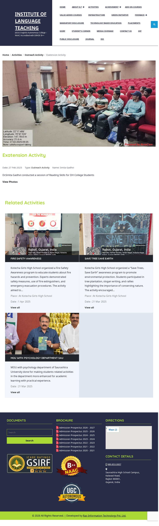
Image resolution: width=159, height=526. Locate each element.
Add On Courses (133, 7)
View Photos (10, 182)
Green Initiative (119, 15)
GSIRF (62, 31)
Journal (90, 39)
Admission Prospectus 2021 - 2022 (77, 446)
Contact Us (126, 31)
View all (15, 307)
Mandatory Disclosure (72, 23)
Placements (134, 23)
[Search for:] (29, 432)
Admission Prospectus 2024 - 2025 (77, 435)
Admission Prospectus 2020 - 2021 (77, 450)
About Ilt (77, 7)
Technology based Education (105, 23)
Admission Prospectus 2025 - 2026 (77, 431)
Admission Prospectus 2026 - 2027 (77, 427)
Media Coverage (105, 31)
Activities (93, 7)
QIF (140, 31)
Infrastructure (96, 15)
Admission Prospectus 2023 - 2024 (77, 439)
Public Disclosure (69, 39)
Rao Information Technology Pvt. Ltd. (104, 515)
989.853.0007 (114, 464)
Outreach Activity (34, 54)
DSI (102, 39)
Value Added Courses (71, 15)
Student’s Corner (81, 31)
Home (62, 7)
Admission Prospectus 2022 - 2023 (77, 442)
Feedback (139, 15)
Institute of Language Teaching (30, 21)
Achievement (112, 7)
